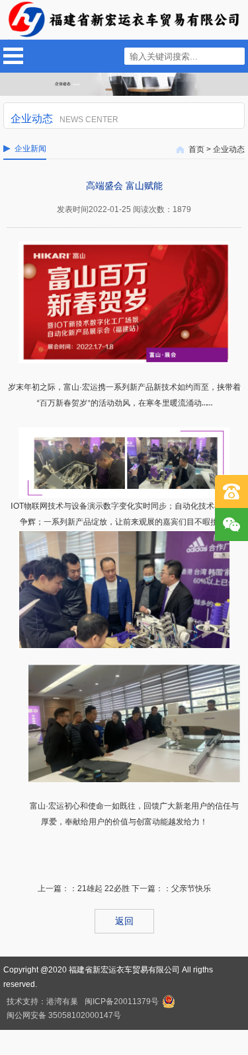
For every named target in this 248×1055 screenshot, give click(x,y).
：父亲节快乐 (187, 888)
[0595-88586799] (231, 491)
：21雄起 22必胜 (99, 888)
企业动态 (229, 149)
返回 (124, 921)
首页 (196, 149)
